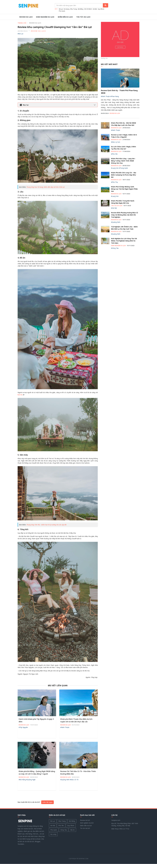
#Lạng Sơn (115, 168)
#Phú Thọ (114, 182)
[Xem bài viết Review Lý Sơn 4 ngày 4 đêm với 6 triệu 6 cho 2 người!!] (105, 137)
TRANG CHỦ (22, 23)
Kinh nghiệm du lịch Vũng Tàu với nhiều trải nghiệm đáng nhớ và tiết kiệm (124, 241)
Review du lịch (25, 17)
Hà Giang (66, 9)
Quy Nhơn (101, 9)
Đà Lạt (61, 9)
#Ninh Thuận (64, 727)
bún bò (20, 395)
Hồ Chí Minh (88, 9)
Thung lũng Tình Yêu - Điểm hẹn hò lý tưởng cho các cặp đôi (46, 525)
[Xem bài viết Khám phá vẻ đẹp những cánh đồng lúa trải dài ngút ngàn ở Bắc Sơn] (105, 189)
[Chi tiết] (120, 39)
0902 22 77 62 (124, 829)
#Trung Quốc (123, 168)
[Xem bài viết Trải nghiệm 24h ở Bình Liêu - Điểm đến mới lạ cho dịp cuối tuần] (105, 229)
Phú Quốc (62, 11)
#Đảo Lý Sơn (115, 142)
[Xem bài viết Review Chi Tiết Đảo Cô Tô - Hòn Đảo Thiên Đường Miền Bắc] (78, 755)
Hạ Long (53, 834)
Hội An (72, 830)
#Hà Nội (114, 208)
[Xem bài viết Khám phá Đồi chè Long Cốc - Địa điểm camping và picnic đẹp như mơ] (105, 175)
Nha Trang (73, 9)
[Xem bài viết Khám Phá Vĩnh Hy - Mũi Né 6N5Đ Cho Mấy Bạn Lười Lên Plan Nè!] (105, 125)
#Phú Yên (114, 154)
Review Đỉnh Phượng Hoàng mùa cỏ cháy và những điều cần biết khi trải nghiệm (124, 215)
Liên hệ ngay (47, 802)
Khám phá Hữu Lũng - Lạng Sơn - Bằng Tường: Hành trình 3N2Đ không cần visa (123, 161)
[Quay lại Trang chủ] (25, 821)
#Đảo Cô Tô (74, 780)
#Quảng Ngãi (30, 780)
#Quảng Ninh (65, 780)
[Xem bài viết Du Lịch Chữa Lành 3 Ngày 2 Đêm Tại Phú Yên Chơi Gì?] (105, 149)
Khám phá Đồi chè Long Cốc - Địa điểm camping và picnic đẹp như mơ (123, 175)
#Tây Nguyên (23, 727)
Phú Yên (61, 825)
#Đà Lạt (20, 34)
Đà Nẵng (80, 9)
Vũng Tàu (63, 830)
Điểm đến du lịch (65, 17)
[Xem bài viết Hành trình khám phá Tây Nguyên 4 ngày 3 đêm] (37, 703)
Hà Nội (95, 9)
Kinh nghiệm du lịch (45, 17)
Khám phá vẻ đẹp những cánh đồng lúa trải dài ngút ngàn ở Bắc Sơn (124, 189)
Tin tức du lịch (83, 17)
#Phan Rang (114, 96)
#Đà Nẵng (22, 780)
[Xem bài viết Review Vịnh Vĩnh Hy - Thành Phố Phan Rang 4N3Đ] (120, 78)
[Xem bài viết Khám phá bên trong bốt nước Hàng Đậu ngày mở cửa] (105, 203)
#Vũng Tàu (115, 248)
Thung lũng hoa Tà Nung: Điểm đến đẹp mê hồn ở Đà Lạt (45, 187)
